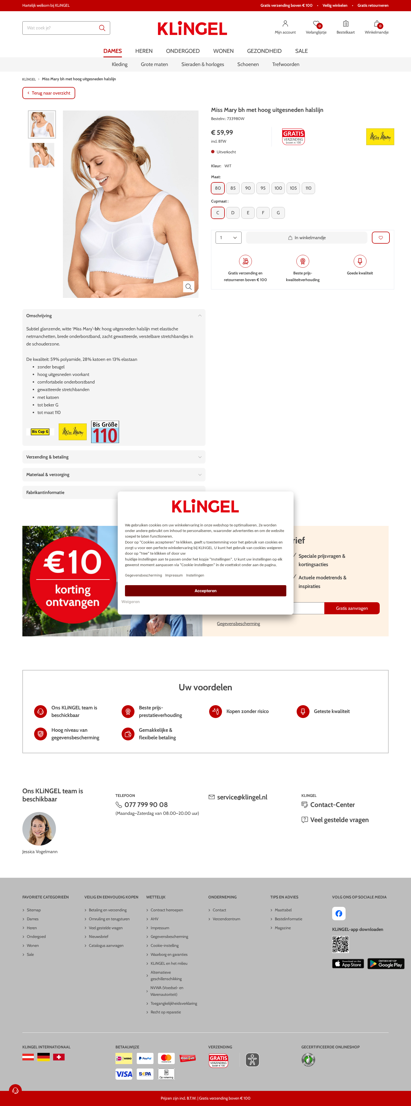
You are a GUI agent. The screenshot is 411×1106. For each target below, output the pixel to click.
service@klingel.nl (242, 797)
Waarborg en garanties (169, 954)
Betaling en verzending (108, 909)
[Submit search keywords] (102, 28)
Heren (32, 927)
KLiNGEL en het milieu (169, 963)
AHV (155, 918)
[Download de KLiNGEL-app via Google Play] (386, 963)
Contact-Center (332, 805)
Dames (33, 918)
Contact (219, 909)
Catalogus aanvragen (106, 945)
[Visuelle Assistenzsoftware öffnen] (249, 1060)
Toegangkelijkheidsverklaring (174, 1003)
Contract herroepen (167, 909)
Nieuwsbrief (98, 936)
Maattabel (283, 909)
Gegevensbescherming (238, 623)
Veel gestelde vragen (339, 820)
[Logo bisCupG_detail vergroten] (40, 432)
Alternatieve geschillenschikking (166, 976)
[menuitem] (113, 51)
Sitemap (34, 909)
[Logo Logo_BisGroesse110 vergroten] (105, 432)
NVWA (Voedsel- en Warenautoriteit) (166, 991)
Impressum (160, 927)
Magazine (283, 927)
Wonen (33, 945)
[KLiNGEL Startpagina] (192, 28)
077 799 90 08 (146, 805)
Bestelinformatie (288, 918)
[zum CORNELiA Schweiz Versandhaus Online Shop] (59, 1057)
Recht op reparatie (166, 1012)
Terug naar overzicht (51, 93)
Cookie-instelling (165, 945)
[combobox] (66, 28)
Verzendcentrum (226, 918)
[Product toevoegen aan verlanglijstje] (381, 238)
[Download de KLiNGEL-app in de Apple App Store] (348, 963)
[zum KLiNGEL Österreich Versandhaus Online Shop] (28, 1057)
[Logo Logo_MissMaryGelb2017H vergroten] (380, 136)
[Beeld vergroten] (188, 286)
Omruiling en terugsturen (109, 918)
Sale (30, 954)
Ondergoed (36, 936)
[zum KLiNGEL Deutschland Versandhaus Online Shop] (43, 1057)
